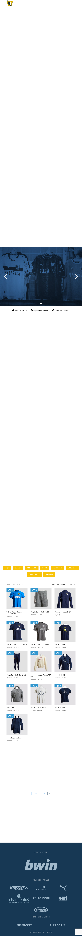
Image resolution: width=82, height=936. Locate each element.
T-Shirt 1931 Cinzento (38, 707)
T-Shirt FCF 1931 (60, 707)
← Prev (35, 794)
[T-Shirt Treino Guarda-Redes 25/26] (17, 598)
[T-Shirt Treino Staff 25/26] (41, 631)
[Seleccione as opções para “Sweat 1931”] (13, 700)
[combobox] (59, 584)
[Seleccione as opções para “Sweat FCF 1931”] (61, 667)
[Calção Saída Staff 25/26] (41, 598)
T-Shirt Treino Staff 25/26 (39, 644)
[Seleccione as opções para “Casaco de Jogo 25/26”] (61, 604)
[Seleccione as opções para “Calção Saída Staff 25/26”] (37, 604)
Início (8, 584)
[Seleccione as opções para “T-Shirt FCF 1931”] (61, 700)
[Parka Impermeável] (17, 724)
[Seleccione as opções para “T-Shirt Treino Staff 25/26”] (37, 637)
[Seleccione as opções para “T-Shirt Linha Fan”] (61, 637)
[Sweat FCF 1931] (65, 661)
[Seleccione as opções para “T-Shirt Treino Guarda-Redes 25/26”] (13, 604)
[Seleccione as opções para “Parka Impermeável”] (13, 730)
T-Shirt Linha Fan (60, 644)
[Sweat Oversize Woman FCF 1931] (41, 661)
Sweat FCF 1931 (60, 675)
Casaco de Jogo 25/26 (62, 612)
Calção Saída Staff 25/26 (39, 612)
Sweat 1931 (10, 707)
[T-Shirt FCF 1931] (65, 694)
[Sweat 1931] (17, 694)
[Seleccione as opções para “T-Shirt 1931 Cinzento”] (37, 700)
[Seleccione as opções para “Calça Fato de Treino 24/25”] (13, 667)
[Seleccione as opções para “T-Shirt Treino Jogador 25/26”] (13, 637)
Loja (13, 584)
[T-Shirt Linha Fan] (65, 631)
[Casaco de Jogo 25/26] (65, 598)
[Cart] (73, 3)
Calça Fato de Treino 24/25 (16, 675)
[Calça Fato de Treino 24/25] (17, 661)
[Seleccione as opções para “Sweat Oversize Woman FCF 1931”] (37, 667)
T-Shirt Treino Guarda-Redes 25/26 (14, 613)
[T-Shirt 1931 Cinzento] (41, 694)
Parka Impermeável (13, 738)
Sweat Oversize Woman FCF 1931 (40, 676)
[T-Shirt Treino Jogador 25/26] (17, 631)
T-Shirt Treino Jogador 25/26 (16, 644)
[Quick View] (20, 604)
